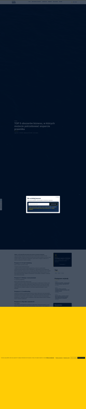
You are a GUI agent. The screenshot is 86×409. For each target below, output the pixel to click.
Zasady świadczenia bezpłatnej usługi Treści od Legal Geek (39, 208)
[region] (43, 358)
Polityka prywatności (59, 357)
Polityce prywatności (50, 357)
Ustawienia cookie (66, 357)
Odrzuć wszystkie (73, 357)
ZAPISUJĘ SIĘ (53, 204)
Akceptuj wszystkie (81, 357)
